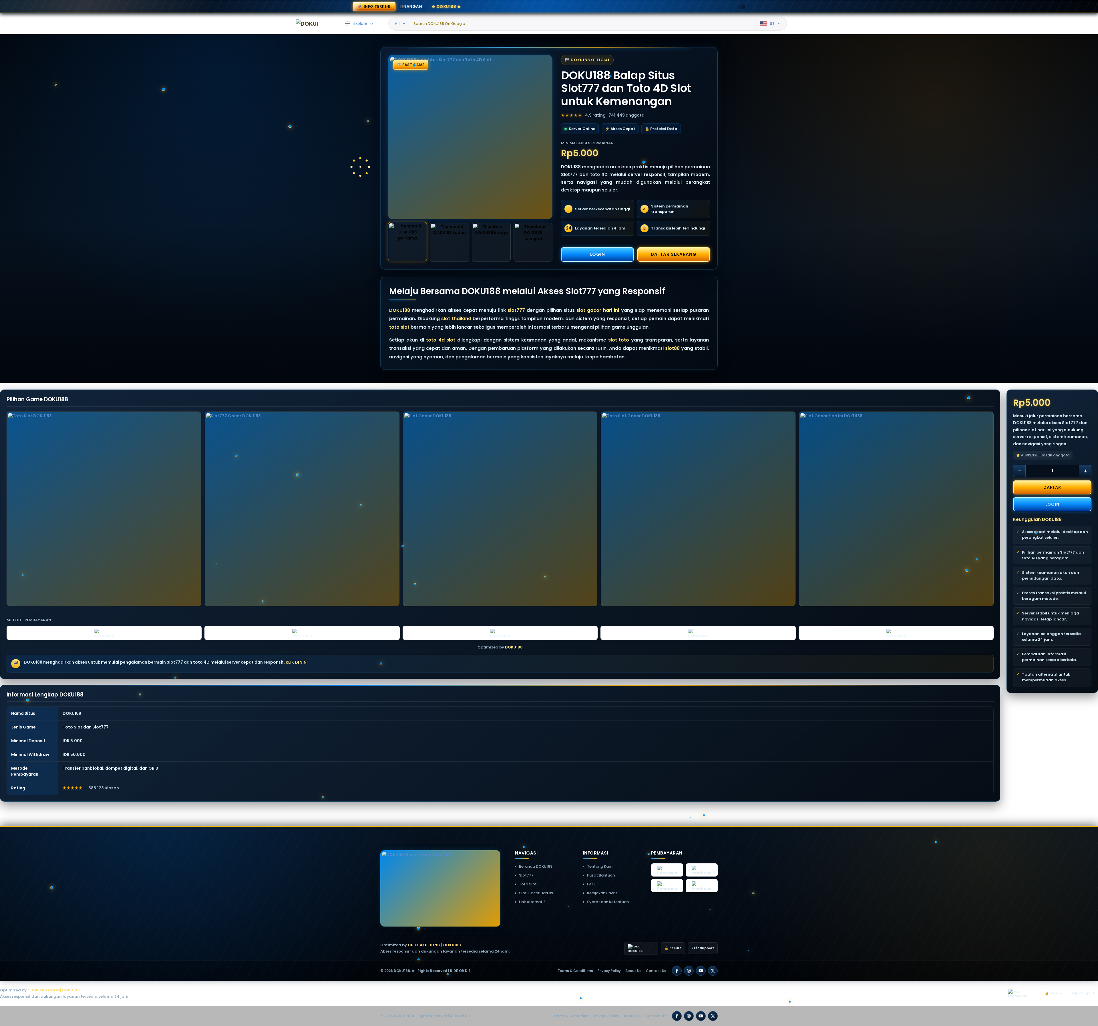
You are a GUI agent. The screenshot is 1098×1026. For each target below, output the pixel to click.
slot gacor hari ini (597, 310)
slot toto (618, 340)
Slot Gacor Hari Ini (536, 893)
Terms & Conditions (575, 970)
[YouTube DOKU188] (701, 971)
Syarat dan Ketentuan (608, 902)
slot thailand (456, 318)
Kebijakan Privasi (602, 893)
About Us (633, 970)
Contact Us (656, 970)
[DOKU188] (307, 23)
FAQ (591, 884)
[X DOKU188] (713, 971)
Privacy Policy (609, 970)
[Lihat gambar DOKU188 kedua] (449, 242)
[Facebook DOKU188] (677, 971)
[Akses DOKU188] (470, 137)
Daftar (1052, 487)
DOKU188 (399, 310)
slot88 (672, 348)
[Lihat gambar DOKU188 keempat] (533, 242)
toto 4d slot (440, 340)
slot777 (516, 310)
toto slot (399, 327)
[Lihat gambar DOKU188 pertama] (407, 241)
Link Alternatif (532, 902)
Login (597, 254)
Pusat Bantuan (601, 875)
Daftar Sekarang (674, 254)
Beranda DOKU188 (535, 866)
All (397, 23)
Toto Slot (528, 884)
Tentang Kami (600, 866)
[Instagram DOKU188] (689, 971)
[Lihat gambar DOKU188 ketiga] (491, 242)
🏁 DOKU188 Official (587, 60)
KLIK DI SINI (297, 662)
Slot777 (526, 875)
